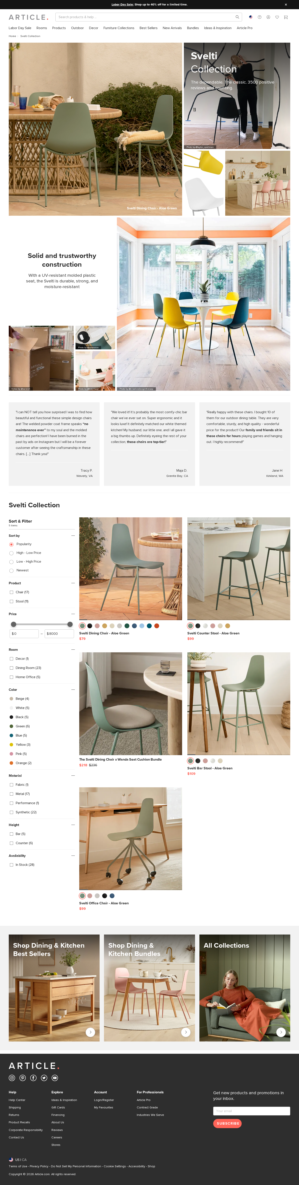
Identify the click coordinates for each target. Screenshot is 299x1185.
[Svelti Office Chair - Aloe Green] (130, 838)
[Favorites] (277, 17)
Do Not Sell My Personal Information (76, 1166)
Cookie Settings (115, 1166)
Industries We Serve (150, 1115)
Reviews (57, 1130)
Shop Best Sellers (90, 1032)
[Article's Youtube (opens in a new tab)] (55, 1079)
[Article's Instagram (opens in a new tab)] (12, 1079)
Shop (151, 1166)
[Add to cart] (177, 627)
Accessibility (136, 1166)
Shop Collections (281, 1031)
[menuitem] (20, 28)
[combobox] (250, 17)
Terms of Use (18, 1166)
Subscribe (228, 1123)
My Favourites (103, 1107)
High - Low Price (29, 553)
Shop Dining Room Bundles (185, 1032)
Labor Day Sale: (123, 4)
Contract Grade (147, 1107)
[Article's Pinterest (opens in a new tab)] (22, 1079)
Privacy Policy (39, 1166)
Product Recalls (19, 1122)
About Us (57, 1122)
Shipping (15, 1107)
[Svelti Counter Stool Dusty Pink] (257, 183)
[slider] (13, 624)
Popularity (24, 544)
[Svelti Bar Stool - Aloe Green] (238, 703)
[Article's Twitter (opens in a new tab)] (44, 1079)
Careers (56, 1137)
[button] (259, 17)
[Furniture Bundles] (149, 988)
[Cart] (286, 17)
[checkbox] (42, 592)
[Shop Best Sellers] (54, 988)
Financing (58, 1115)
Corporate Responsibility (26, 1130)
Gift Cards (58, 1107)
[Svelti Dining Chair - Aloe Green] (130, 568)
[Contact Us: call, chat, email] (259, 17)
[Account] (268, 17)
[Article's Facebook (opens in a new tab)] (33, 1079)
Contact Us (16, 1137)
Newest (23, 570)
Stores (55, 1144)
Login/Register (104, 1100)
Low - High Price (29, 561)
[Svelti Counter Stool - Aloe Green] (238, 568)
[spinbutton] (24, 633)
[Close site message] (285, 4)
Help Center (17, 1100)
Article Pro (144, 1100)
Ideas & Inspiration (64, 1100)
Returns (14, 1115)
